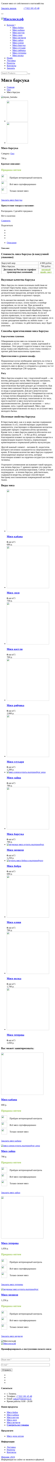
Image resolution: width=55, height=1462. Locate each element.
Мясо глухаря (18, 48)
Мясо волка (18, 55)
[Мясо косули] (28, 643)
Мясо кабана (18, 30)
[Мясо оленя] (28, 917)
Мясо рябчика (19, 50)
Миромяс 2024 (8, 1457)
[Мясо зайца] (26, 772)
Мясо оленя (18, 43)
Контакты (11, 65)
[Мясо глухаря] (28, 756)
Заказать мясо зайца (10, 1192)
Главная (10, 87)
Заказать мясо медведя (12, 1336)
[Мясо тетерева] (28, 1029)
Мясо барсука (19, 45)
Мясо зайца (17, 40)
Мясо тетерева (19, 53)
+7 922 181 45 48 (31, 8)
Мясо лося (17, 35)
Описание (11, 242)
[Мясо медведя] (25, 844)
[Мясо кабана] (28, 531)
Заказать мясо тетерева (12, 1284)
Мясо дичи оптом (15, 1436)
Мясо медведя (19, 38)
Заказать (11, 68)
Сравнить (5, 220)
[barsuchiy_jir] (17, 143)
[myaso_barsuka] (17, 121)
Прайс (10, 58)
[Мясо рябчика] (28, 700)
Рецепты (11, 63)
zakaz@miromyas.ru (22, 1399)
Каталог (11, 25)
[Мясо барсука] (28, 828)
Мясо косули (18, 32)
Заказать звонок (8, 8)
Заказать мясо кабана (11, 1141)
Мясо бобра (18, 27)
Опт (9, 90)
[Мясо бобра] (25, 860)
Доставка (11, 60)
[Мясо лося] (28, 587)
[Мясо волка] (28, 973)
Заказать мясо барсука (11, 200)
